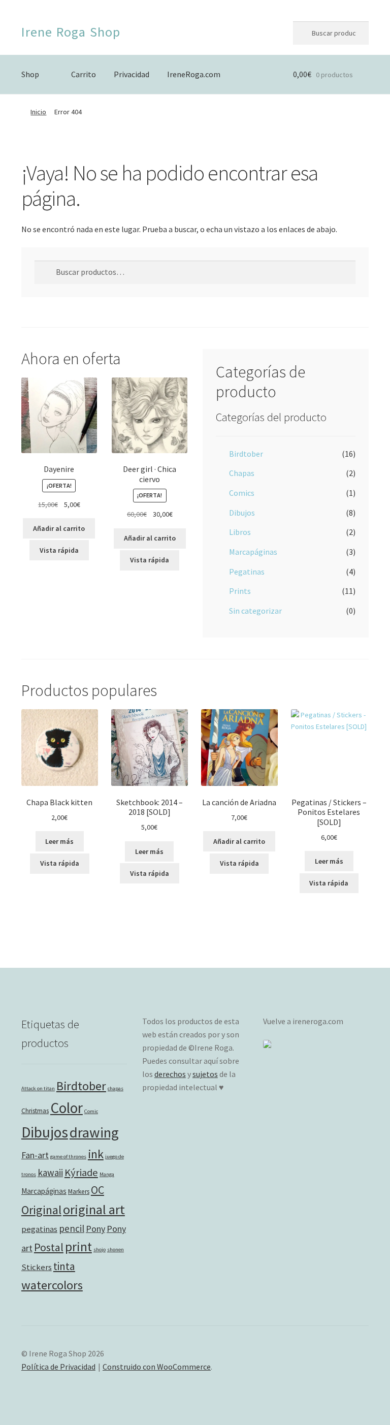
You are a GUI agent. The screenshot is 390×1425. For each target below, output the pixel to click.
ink (96, 1154)
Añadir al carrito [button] (59, 528)
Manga (107, 1174)
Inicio (38, 111)
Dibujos (242, 513)
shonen (115, 1249)
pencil (71, 1228)
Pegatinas (247, 571)
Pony (95, 1228)
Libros (240, 532)
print (78, 1247)
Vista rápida (59, 550)
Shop (30, 74)
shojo (99, 1249)
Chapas (241, 473)
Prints (240, 591)
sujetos (205, 1074)
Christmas (35, 1110)
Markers (78, 1191)
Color (66, 1107)
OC (97, 1190)
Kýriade (81, 1172)
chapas (115, 1088)
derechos (170, 1074)
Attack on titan (38, 1088)
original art (94, 1209)
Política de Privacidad (58, 1366)
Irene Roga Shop (70, 31)
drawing (94, 1132)
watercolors (52, 1285)
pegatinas (39, 1229)
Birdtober (246, 454)
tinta (64, 1266)
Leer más (59, 841)
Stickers (36, 1267)
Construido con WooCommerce (157, 1366)
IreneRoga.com (193, 74)
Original (41, 1210)
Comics (241, 493)
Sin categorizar (255, 611)
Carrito (83, 74)
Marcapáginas (253, 552)
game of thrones (68, 1156)
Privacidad (131, 74)
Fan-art (35, 1155)
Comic (91, 1111)
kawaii (50, 1172)
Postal (48, 1247)
